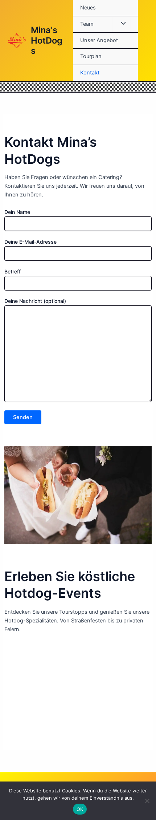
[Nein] (147, 800)
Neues (88, 7)
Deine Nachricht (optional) (35, 301)
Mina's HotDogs (46, 40)
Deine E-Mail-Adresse (30, 242)
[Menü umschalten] (121, 24)
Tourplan (91, 56)
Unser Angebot (99, 40)
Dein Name (17, 212)
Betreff (12, 271)
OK (80, 809)
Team (87, 24)
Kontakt (89, 72)
